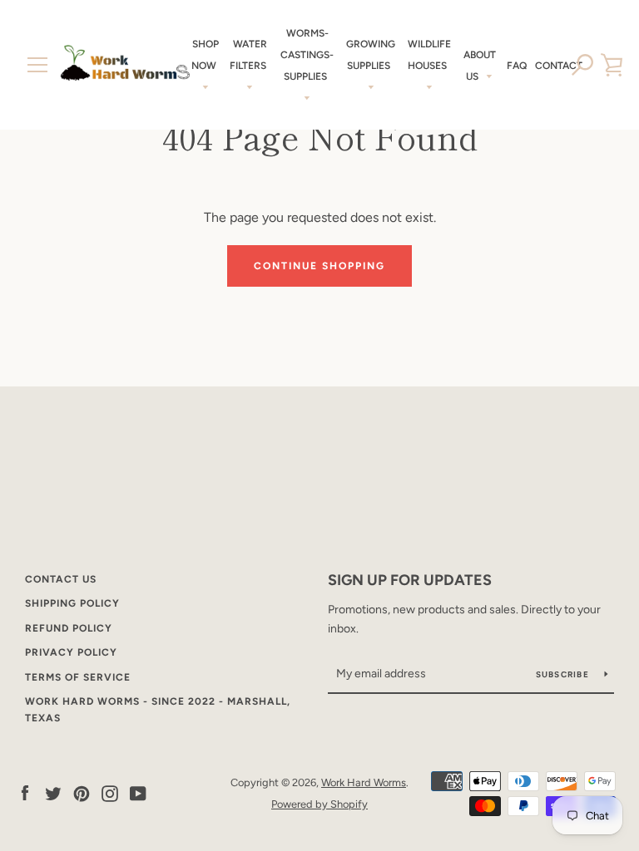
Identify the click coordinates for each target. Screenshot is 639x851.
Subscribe (564, 674)
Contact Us (61, 579)
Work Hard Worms (363, 782)
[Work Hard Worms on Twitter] (53, 792)
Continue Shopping (319, 266)
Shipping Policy (72, 603)
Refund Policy (68, 628)
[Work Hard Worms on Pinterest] (81, 792)
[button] (582, 65)
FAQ (517, 65)
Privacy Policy (71, 652)
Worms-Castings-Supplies (307, 54)
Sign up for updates (410, 580)
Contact (558, 65)
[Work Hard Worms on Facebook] (25, 792)
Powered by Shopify (319, 804)
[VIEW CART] (612, 65)
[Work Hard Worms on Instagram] (110, 792)
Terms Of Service (78, 677)
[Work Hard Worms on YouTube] (138, 792)
